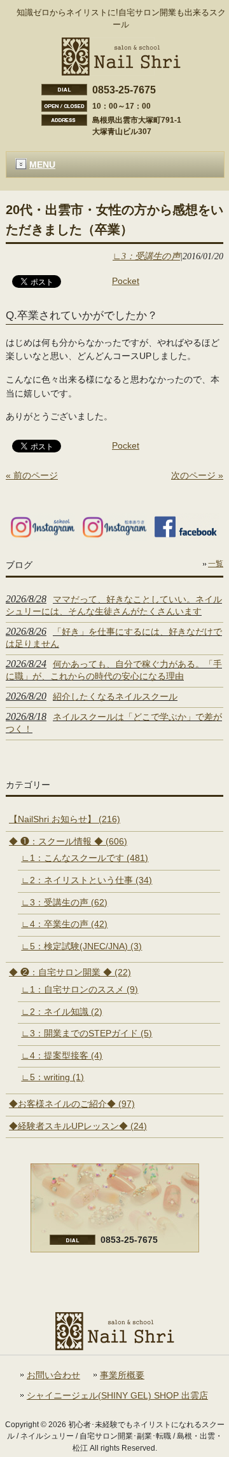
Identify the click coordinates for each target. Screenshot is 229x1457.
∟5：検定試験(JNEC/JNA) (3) (81, 946)
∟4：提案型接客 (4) (61, 1055)
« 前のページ (32, 475)
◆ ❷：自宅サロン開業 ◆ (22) (70, 972)
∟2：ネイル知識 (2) (61, 1011)
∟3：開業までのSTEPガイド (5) (86, 1033)
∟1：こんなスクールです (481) (84, 858)
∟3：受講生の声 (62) (64, 902)
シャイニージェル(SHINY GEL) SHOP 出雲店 (117, 1395)
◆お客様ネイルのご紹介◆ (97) (72, 1104)
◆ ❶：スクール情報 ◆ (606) (68, 841)
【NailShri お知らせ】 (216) (64, 819)
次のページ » (197, 475)
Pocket (125, 281)
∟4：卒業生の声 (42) (64, 924)
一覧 (215, 563)
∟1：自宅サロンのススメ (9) (79, 989)
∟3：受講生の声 (146, 256)
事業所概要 (122, 1375)
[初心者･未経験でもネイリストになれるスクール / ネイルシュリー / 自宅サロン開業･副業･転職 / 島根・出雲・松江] (121, 70)
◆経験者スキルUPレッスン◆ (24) (78, 1126)
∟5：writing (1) (52, 1077)
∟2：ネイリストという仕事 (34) (86, 880)
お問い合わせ (53, 1375)
